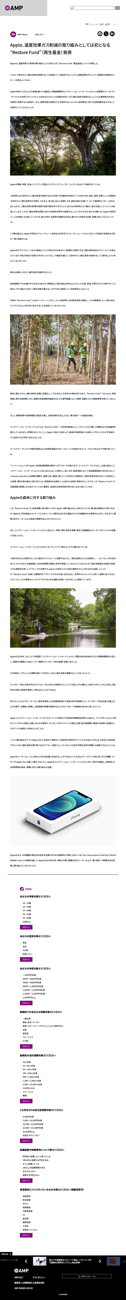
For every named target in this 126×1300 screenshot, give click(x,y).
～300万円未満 (29, 975)
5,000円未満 (28, 1116)
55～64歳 (27, 918)
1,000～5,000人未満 (32, 1080)
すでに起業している (31, 1164)
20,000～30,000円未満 (33, 1128)
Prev (26, 1261)
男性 (25, 942)
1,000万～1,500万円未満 (34, 990)
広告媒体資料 (38, 1282)
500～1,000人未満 (31, 1077)
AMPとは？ (18, 1277)
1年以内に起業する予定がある (35, 1160)
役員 (25, 1029)
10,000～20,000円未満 (33, 1124)
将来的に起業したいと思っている (36, 1156)
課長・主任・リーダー (31, 1022)
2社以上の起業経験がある (34, 1167)
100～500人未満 (30, 1073)
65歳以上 (27, 921)
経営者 (26, 1033)
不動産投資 (27, 1211)
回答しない (27, 954)
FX (24, 1215)
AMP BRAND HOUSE (23, 1287)
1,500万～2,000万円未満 (34, 993)
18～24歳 (27, 903)
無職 (25, 1095)
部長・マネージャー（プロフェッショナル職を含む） (43, 1026)
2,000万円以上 (29, 997)
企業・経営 (104, 24)
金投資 (26, 1218)
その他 (25, 950)
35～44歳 (27, 910)
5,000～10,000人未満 (32, 1084)
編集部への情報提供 (23, 1282)
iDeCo (25, 1203)
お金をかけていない (31, 1135)
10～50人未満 (29, 1065)
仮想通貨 (27, 1207)
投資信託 (27, 1196)
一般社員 (27, 1018)
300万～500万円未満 (32, 979)
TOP (86, 24)
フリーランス (28, 1037)
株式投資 (27, 1200)
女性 (25, 946)
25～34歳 (27, 906)
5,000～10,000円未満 (32, 1120)
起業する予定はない (31, 1175)
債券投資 (27, 1222)
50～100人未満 (29, 1069)
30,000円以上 (29, 1131)
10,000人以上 (29, 1088)
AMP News (22, 34)
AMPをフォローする (88, 1276)
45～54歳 (27, 914)
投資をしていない (30, 1229)
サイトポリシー (39, 1277)
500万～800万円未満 (32, 982)
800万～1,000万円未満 (33, 986)
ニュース (94, 24)
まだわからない (29, 1171)
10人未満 (27, 1062)
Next (99, 1261)
